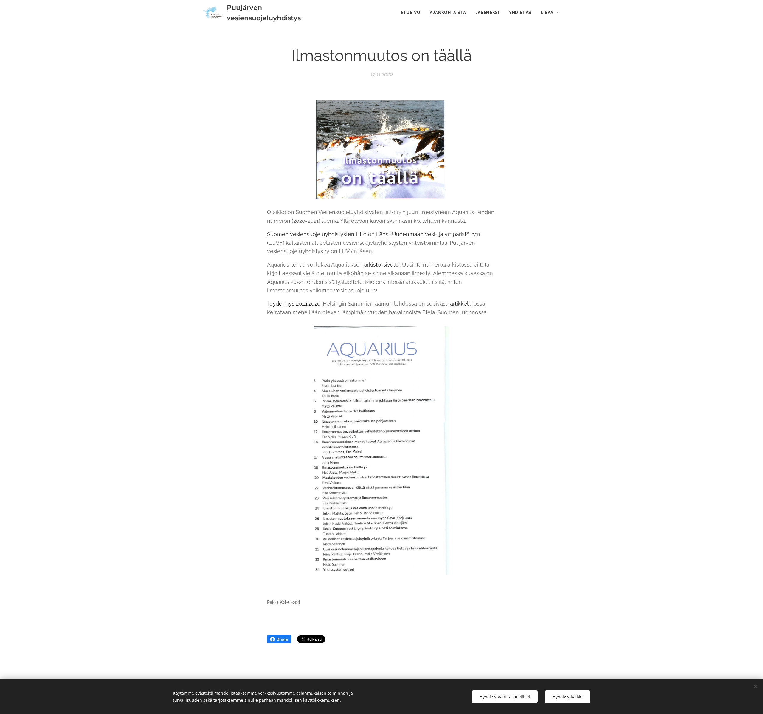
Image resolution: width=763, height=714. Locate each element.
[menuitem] (412, 12)
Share (282, 639)
